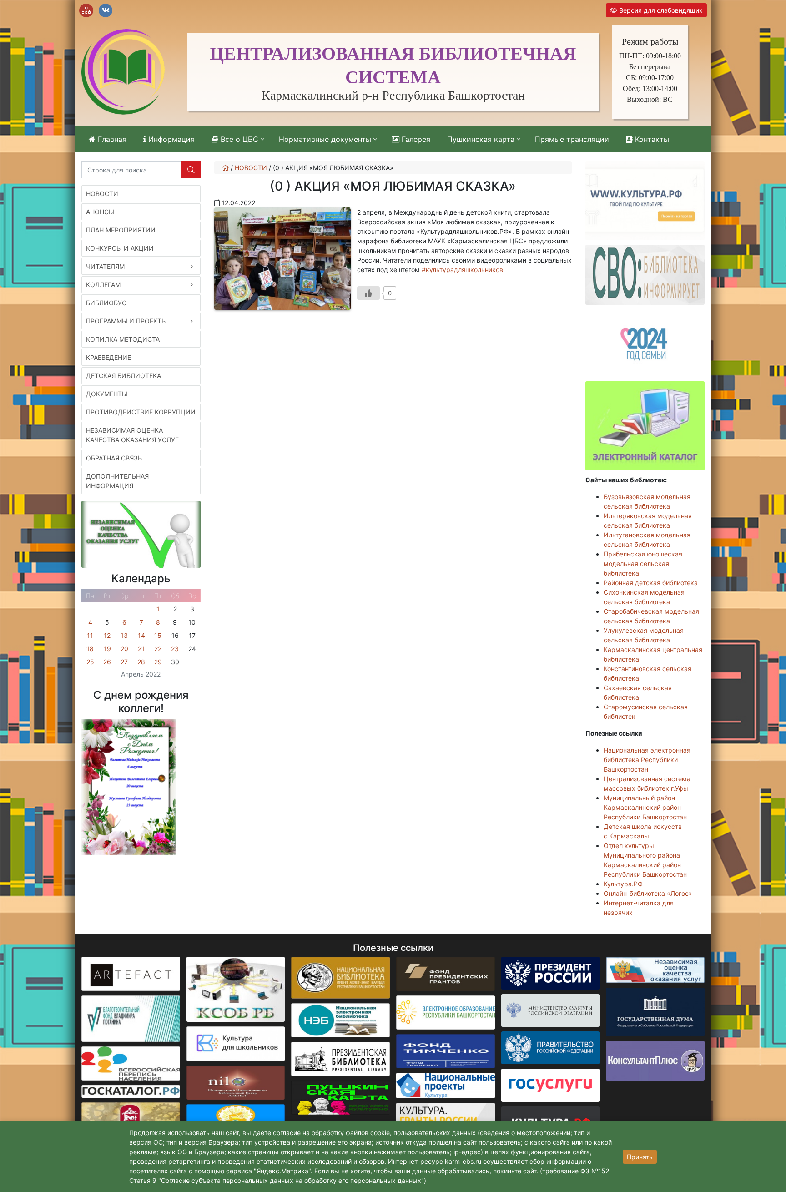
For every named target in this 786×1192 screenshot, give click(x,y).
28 (141, 662)
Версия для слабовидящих (660, 10)
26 (107, 662)
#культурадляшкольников (462, 269)
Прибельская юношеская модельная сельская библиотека (643, 563)
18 (90, 648)
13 (124, 635)
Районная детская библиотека (651, 582)
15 (157, 635)
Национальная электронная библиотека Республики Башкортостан (647, 759)
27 (124, 662)
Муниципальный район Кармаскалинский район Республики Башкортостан (645, 807)
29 (158, 662)
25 (90, 662)
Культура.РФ (623, 884)
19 (107, 648)
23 (175, 648)
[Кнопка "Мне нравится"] (368, 293)
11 (90, 635)
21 (141, 648)
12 (107, 635)
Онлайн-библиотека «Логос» (648, 893)
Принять (640, 1157)
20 (124, 648)
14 (141, 635)
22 (157, 648)
